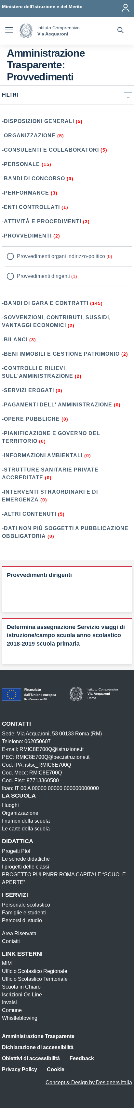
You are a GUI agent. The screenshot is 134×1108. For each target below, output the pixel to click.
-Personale (21, 164)
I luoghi (10, 805)
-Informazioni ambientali (42, 455)
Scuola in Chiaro (21, 987)
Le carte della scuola (26, 828)
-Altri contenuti (29, 514)
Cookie (55, 1069)
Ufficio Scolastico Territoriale (35, 979)
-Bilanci (15, 339)
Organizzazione (20, 813)
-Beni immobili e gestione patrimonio (61, 354)
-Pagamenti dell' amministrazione (57, 404)
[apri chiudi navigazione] (9, 31)
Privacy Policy (19, 1069)
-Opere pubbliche (31, 419)
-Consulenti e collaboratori (50, 150)
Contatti (11, 941)
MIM (7, 963)
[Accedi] (126, 6)
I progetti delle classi (25, 866)
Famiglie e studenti (24, 912)
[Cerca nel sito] (120, 31)
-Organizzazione (29, 135)
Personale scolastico (26, 905)
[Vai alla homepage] (26, 30)
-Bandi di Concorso (33, 178)
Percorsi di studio (22, 920)
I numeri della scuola (26, 821)
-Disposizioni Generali (38, 121)
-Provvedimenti (27, 236)
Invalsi (9, 1002)
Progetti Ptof (16, 851)
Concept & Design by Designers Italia (89, 1082)
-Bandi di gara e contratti (45, 303)
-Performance (25, 193)
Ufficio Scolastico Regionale (34, 971)
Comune (12, 1010)
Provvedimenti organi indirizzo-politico (61, 256)
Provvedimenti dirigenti (43, 276)
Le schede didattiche (26, 859)
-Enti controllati (31, 207)
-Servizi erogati (28, 390)
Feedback (82, 1058)
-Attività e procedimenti (41, 221)
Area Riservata (19, 933)
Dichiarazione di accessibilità (38, 1047)
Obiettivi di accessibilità (31, 1058)
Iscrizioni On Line (22, 994)
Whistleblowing (19, 1018)
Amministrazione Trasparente (38, 1036)
